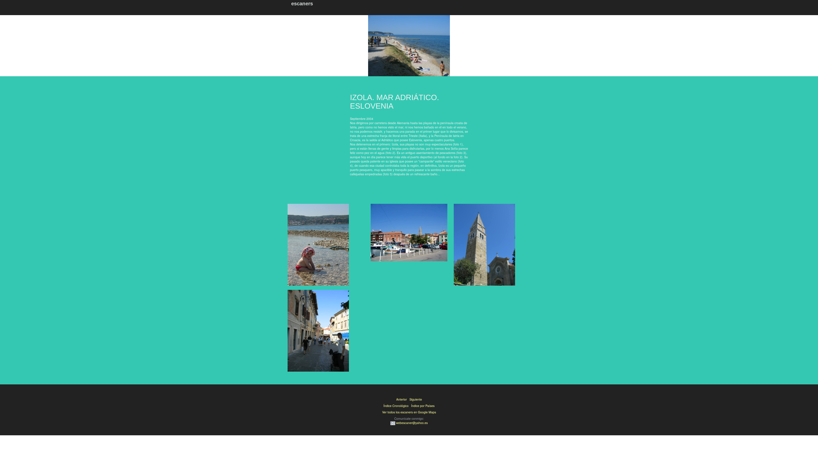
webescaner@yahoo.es (411, 423)
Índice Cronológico (396, 406)
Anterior (401, 399)
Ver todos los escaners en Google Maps (409, 412)
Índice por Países (423, 406)
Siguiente (415, 399)
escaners (302, 3)
